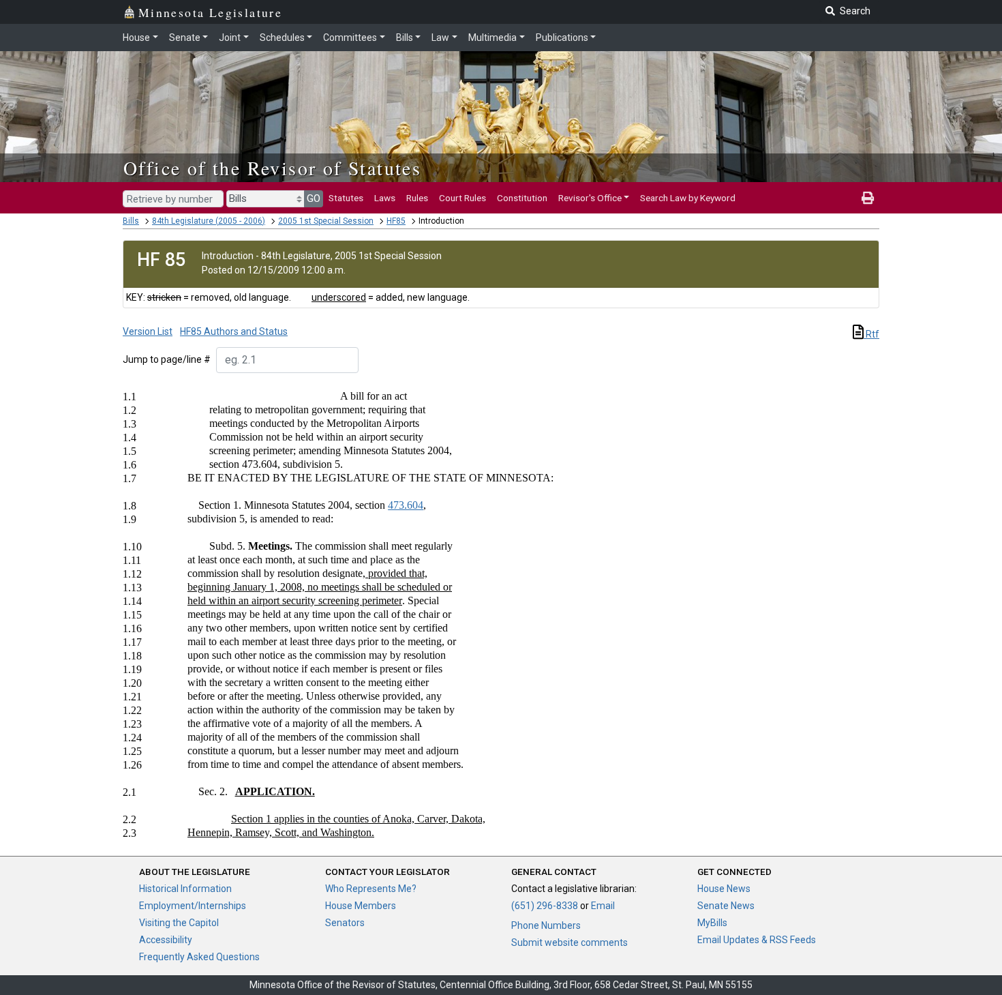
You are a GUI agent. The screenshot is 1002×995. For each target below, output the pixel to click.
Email (603, 905)
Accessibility (165, 939)
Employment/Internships (192, 905)
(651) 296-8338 (544, 905)
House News (723, 888)
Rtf (871, 334)
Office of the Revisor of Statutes (272, 168)
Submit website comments (569, 942)
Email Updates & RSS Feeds (756, 939)
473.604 (405, 505)
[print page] (867, 198)
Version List (147, 331)
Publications (562, 37)
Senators (345, 922)
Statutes (346, 197)
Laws (384, 197)
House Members (360, 905)
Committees (350, 37)
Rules (417, 197)
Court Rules (462, 197)
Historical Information (185, 888)
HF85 (396, 221)
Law (440, 37)
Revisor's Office (590, 197)
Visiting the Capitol (179, 922)
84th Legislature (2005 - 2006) (208, 221)
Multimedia (492, 37)
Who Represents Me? (370, 888)
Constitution (522, 197)
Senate (184, 37)
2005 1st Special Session (326, 221)
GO (313, 198)
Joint (230, 37)
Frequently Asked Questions (199, 956)
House (136, 37)
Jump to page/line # (167, 359)
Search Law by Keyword (687, 197)
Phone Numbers (546, 925)
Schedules (282, 37)
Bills (404, 37)
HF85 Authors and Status (234, 331)
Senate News (726, 905)
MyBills (712, 922)
